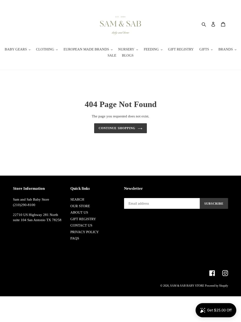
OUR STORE (80, 206)
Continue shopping (117, 128)
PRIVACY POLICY (84, 232)
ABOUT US (79, 212)
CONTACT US (81, 225)
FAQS (74, 238)
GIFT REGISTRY (83, 219)
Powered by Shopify (216, 285)
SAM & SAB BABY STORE (187, 285)
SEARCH (77, 199)
